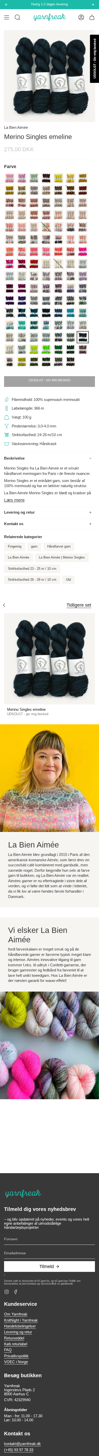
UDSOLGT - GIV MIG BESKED (50, 380)
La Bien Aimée (16, 127)
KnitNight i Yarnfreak (21, 1320)
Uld (68, 579)
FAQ (8, 1350)
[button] (17, 17)
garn (34, 546)
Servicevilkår (49, 1283)
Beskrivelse (14, 458)
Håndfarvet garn (59, 546)
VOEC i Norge (16, 1362)
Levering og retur (19, 512)
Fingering (14, 546)
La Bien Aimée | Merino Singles (62, 557)
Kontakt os (13, 524)
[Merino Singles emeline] (49, 658)
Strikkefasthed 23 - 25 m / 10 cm (32, 569)
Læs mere (14, 500)
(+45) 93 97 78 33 (18, 1450)
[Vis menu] (7, 17)
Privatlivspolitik (16, 1356)
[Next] (92, 4)
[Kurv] (92, 17)
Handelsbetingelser (20, 1326)
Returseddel (14, 1338)
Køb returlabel (15, 1344)
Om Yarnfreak (15, 1314)
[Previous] (6, 4)
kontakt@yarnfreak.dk (22, 1444)
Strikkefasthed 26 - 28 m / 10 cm (32, 579)
